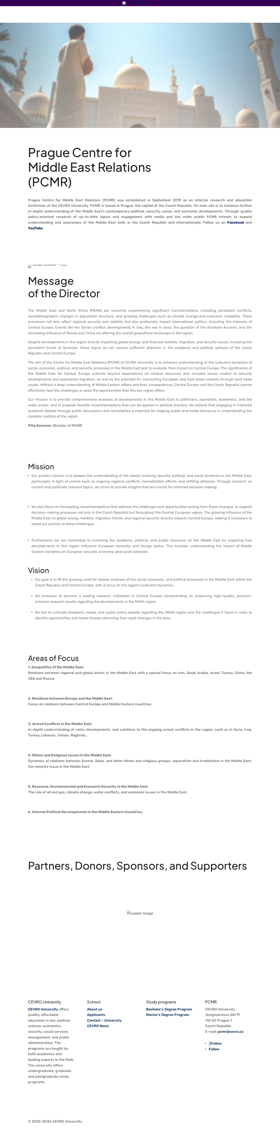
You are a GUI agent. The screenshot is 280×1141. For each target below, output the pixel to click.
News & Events (118, 14)
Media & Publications (154, 14)
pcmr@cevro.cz (230, 1032)
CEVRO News (98, 1026)
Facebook (236, 222)
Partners (204, 14)
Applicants (96, 1015)
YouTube (35, 228)
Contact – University (104, 1020)
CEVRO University (43, 1009)
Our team (184, 14)
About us (223, 14)
